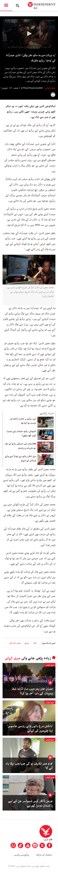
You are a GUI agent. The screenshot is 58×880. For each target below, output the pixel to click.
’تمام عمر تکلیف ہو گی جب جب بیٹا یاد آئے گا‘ (29, 765)
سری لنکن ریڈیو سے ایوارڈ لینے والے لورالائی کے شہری (20, 458)
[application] (29, 34)
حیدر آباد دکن (15, 643)
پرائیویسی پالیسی (21, 855)
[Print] (53, 94)
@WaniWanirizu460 (32, 88)
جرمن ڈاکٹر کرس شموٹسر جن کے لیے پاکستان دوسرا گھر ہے (30, 803)
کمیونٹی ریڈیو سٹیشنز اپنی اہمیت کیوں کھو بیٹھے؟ (21, 433)
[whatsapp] (13, 845)
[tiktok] (20, 845)
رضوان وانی (49, 88)
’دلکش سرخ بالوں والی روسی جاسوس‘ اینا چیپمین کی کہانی (30, 728)
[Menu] (6, 5)
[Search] (17, 5)
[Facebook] (49, 845)
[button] (29, 33)
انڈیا (35, 643)
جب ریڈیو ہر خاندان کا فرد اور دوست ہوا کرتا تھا (23, 421)
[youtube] (27, 845)
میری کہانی (12, 658)
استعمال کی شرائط (44, 855)
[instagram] (35, 845)
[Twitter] (42, 845)
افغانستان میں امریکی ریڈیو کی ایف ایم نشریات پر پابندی (20, 446)
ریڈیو (27, 643)
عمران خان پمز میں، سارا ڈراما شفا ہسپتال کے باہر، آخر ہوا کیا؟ (32, 691)
